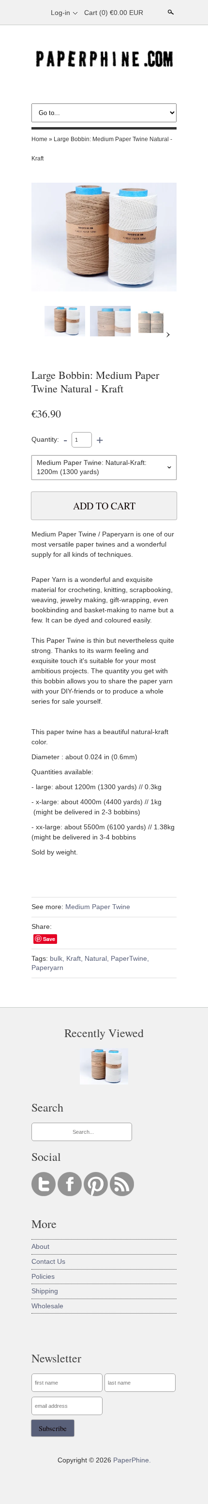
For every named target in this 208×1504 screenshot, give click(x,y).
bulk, (57, 958)
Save (49, 938)
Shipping (44, 1291)
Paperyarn (47, 967)
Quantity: (45, 439)
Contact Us (48, 1261)
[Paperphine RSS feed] (122, 1194)
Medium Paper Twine (97, 907)
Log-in (60, 12)
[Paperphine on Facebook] (71, 1194)
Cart (113, 12)
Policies (43, 1276)
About (40, 1246)
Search (170, 12)
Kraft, (74, 958)
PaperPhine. (132, 1460)
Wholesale (47, 1306)
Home (39, 139)
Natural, (97, 958)
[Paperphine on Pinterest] (97, 1194)
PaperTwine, (130, 958)
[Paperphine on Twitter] (44, 1194)
